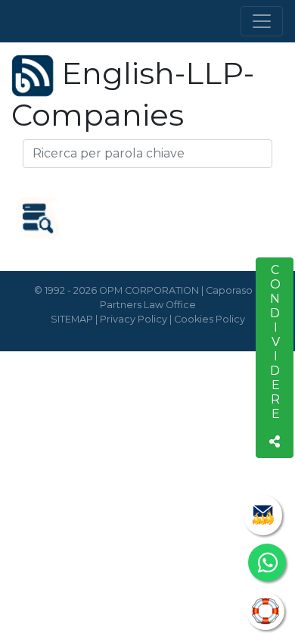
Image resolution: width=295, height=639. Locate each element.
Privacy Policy (133, 319)
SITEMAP (72, 319)
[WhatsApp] (267, 562)
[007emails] (263, 515)
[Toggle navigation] (262, 21)
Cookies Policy (209, 319)
